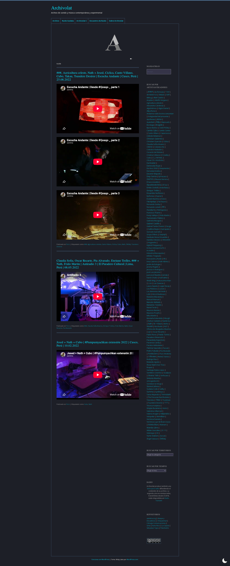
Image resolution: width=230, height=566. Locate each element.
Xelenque (151, 433)
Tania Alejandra (153, 394)
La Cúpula (166, 525)
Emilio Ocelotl (152, 187)
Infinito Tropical (153, 256)
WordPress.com (132, 559)
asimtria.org (151, 518)
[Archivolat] (115, 42)
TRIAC (158, 400)
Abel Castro (159, 97)
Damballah (151, 163)
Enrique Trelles (108, 326)
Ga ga (168, 226)
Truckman (167, 400)
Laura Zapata (152, 286)
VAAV (165, 408)
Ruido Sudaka (68, 21)
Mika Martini (152, 315)
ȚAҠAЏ (128, 244)
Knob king (151, 280)
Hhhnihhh (166, 240)
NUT (165, 326)
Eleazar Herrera (161, 179)
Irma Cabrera (152, 261)
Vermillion (160, 416)
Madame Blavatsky (154, 297)
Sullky (161, 389)
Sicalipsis (167, 372)
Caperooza (165, 133)
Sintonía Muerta (153, 378)
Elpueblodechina (154, 184)
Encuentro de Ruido (98, 21)
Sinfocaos (165, 375)
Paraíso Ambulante (154, 345)
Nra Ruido (158, 326)
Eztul (163, 199)
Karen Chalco (152, 277)
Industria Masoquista (155, 253)
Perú (68, 244)
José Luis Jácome (153, 272)
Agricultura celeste (94, 244)
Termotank (166, 394)
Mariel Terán (152, 307)
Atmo (159, 119)
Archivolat (61, 7)
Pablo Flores (152, 334)
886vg (149, 97)
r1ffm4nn (152, 356)
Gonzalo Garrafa (154, 232)
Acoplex (150, 100)
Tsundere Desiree (155, 403)
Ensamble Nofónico (155, 193)
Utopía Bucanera (154, 408)
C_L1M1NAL (158, 157)
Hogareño (152, 242)
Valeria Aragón (153, 413)
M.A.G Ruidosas (158, 294)
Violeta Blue (153, 424)
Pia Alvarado (67, 328)
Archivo (56, 21)
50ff (168, 94)
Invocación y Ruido (154, 259)
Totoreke (150, 400)
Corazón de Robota (155, 152)
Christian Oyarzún (154, 141)
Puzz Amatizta (165, 353)
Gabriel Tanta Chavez (155, 226)
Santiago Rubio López (156, 370)
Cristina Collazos (153, 155)
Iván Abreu (163, 261)
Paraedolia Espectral (155, 340)
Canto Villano (106, 244)
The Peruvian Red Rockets (158, 397)
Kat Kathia (163, 277)
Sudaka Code (152, 389)
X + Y (164, 430)
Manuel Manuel (153, 299)
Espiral (158, 196)
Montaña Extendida (155, 318)
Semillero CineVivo (154, 372)
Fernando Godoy (153, 204)
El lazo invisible (153, 182)
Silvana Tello (153, 375)
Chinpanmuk (162, 521)
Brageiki (159, 125)
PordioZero (153, 353)
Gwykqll (162, 234)
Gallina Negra (153, 229)
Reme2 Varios (163, 356)
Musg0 (167, 318)
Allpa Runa (151, 111)
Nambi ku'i (166, 321)
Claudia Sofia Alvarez (95, 326)
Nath (123, 244)
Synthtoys (159, 392)
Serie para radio (153, 488)
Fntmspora (161, 210)
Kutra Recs (156, 525)
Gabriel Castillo (153, 223)
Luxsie (161, 288)
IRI (164, 259)
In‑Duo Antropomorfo (155, 248)
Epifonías (150, 196)
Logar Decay (164, 286)
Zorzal (162, 436)
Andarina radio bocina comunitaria (161, 113)
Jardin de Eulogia (153, 264)
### (85, 244)
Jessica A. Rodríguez (155, 269)
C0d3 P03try (164, 127)
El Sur (165, 185)
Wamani (163, 424)
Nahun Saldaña (154, 321)
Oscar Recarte (158, 332)
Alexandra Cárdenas (155, 105)
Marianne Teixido (154, 305)
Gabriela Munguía (154, 220)
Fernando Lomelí (153, 207)
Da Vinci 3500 (152, 168)
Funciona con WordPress (100, 559)
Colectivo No (159, 147)
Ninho (166, 323)
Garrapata (165, 229)
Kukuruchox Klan (164, 280)
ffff (163, 207)
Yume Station (152, 435)
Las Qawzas (159, 283)
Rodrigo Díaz (152, 359)
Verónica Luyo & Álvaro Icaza (158, 422)
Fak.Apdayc (151, 201)
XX (157, 433)
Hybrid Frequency (154, 245)
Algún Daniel (163, 108)
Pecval (165, 348)
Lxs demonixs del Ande (156, 291)
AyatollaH (150, 122)
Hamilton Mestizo (154, 240)
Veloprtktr (151, 416)
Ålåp (158, 122)
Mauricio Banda (153, 310)
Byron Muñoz (152, 127)
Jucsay (165, 275)
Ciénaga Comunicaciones (156, 523)
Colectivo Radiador (154, 149)
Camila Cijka (152, 130)
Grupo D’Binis (152, 234)
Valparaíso (165, 413)
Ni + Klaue (158, 323)
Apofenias (151, 119)
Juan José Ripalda (154, 275)
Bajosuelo (166, 122)
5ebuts (162, 94)
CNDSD (150, 147)
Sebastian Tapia (153, 528)
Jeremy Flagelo (153, 267)
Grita (149, 525)
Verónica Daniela (154, 419)
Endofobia (164, 187)
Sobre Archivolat (116, 21)
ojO (149, 332)
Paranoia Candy (153, 342)
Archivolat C (82, 21)
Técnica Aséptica (153, 405)
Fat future (162, 201)
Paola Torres (163, 334)
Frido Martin (119, 326)
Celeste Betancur (154, 136)
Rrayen (150, 367)
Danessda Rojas (154, 166)
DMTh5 (150, 179)
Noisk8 (150, 326)
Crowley (165, 155)
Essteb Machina (153, 199)
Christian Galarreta (155, 138)
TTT (166, 402)
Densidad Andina (154, 171)
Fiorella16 (151, 210)
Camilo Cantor (165, 130)
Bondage (150, 125)
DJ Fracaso (162, 176)
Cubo (119, 244)
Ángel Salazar (152, 439)
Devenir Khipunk (153, 174)
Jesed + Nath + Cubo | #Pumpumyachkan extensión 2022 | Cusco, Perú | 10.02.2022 (97, 343)
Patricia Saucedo (154, 348)
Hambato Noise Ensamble (157, 237)
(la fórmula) (159, 92)
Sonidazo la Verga (154, 384)
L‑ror (150, 283)
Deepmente (164, 168)
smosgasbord (152, 381)
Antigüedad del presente (158, 116)
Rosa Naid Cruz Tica (155, 364)
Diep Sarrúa (152, 176)
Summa (150, 392)
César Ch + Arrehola (155, 160)
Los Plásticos (152, 288)
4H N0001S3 (152, 94)
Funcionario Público (155, 218)
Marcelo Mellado (154, 302)
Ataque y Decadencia (155, 519)
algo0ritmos (152, 108)
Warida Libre (152, 427)
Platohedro (164, 528)
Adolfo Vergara (161, 100)
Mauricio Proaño (153, 313)
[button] (225, 561)
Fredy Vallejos (152, 215)
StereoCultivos (153, 386)
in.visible (150, 250)
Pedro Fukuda (152, 351)
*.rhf (167, 92)
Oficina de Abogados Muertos (159, 329)
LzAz (149, 294)
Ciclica (114, 244)
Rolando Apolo (153, 362)
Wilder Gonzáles (153, 430)
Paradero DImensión (155, 337)
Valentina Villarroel (154, 411)
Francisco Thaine (153, 212)
